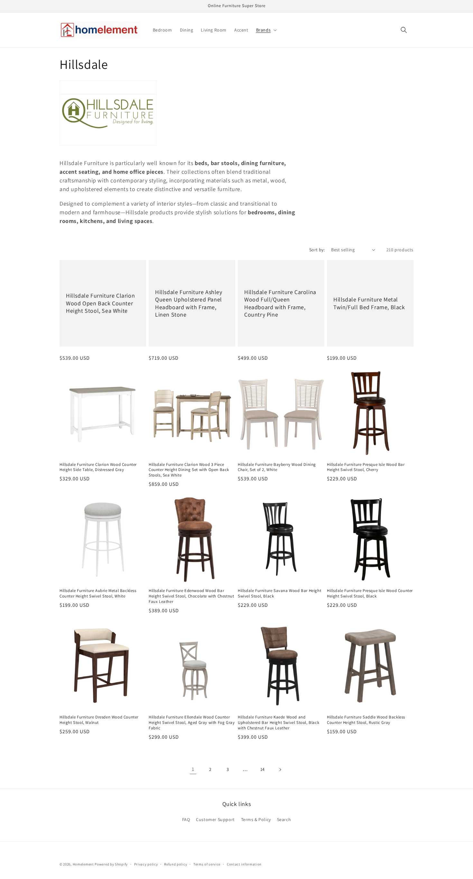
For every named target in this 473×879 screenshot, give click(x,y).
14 (262, 769)
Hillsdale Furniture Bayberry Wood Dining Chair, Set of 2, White (277, 467)
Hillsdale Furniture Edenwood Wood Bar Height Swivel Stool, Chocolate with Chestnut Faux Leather (191, 596)
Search (284, 819)
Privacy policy (146, 864)
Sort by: (317, 250)
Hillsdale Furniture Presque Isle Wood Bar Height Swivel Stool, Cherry (366, 467)
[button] (266, 30)
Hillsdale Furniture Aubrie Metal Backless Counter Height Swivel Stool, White (98, 593)
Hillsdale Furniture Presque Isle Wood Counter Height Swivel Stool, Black (370, 593)
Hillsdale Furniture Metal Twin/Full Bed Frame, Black (369, 303)
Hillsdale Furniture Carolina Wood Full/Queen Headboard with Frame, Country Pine (280, 303)
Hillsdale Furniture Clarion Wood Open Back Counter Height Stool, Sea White (100, 303)
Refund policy (175, 864)
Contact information (244, 864)
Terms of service (206, 864)
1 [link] (193, 769)
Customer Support (215, 819)
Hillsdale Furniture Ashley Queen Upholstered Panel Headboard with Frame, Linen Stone (188, 303)
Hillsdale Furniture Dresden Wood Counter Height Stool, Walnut (99, 720)
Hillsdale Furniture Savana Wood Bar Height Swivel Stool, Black (279, 593)
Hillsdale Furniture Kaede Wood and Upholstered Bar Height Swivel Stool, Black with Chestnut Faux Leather (278, 723)
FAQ (186, 819)
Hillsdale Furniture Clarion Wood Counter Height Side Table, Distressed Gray (98, 467)
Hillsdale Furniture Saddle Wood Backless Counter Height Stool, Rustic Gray (366, 720)
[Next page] (280, 770)
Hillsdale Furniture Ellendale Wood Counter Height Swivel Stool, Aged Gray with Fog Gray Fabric (192, 723)
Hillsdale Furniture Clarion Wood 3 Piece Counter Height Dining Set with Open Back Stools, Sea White (189, 470)
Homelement (83, 864)
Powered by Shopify (111, 864)
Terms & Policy (256, 819)
